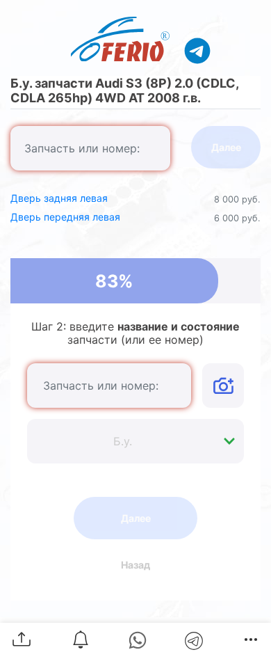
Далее (226, 147)
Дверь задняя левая (59, 198)
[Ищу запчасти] (197, 50)
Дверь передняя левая (65, 217)
